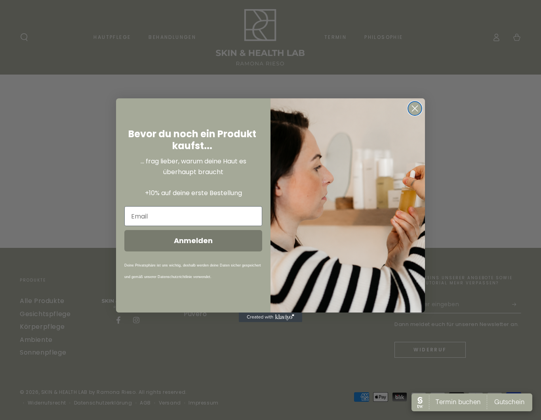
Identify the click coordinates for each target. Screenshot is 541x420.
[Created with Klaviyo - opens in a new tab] (270, 317)
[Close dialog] (415, 108)
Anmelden (193, 240)
